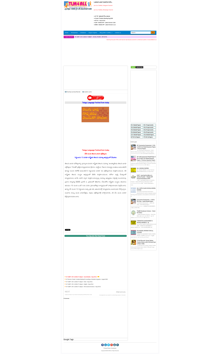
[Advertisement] (110, 53)
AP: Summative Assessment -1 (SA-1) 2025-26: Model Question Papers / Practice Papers (146, 147)
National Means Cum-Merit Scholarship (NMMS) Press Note (78, 294)
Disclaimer (113, 348)
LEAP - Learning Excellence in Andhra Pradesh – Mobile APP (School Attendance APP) (145, 177)
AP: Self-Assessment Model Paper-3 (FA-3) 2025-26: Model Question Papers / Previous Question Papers (146, 158)
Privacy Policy (107, 348)
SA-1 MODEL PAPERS (143, 168)
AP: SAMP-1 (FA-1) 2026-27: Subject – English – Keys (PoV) (79, 284)
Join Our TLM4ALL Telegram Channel (103, 5)
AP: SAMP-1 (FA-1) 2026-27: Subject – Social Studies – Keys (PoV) (91, 37)
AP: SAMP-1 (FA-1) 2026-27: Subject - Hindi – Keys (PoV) (79, 281)
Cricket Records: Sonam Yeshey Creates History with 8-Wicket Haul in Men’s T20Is (146, 242)
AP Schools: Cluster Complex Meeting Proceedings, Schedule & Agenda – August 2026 (87, 279)
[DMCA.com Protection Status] (137, 67)
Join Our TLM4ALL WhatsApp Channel (103, 10)
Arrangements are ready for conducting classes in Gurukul (112, 295)
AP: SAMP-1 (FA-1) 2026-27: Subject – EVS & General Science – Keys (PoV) (83, 286)
